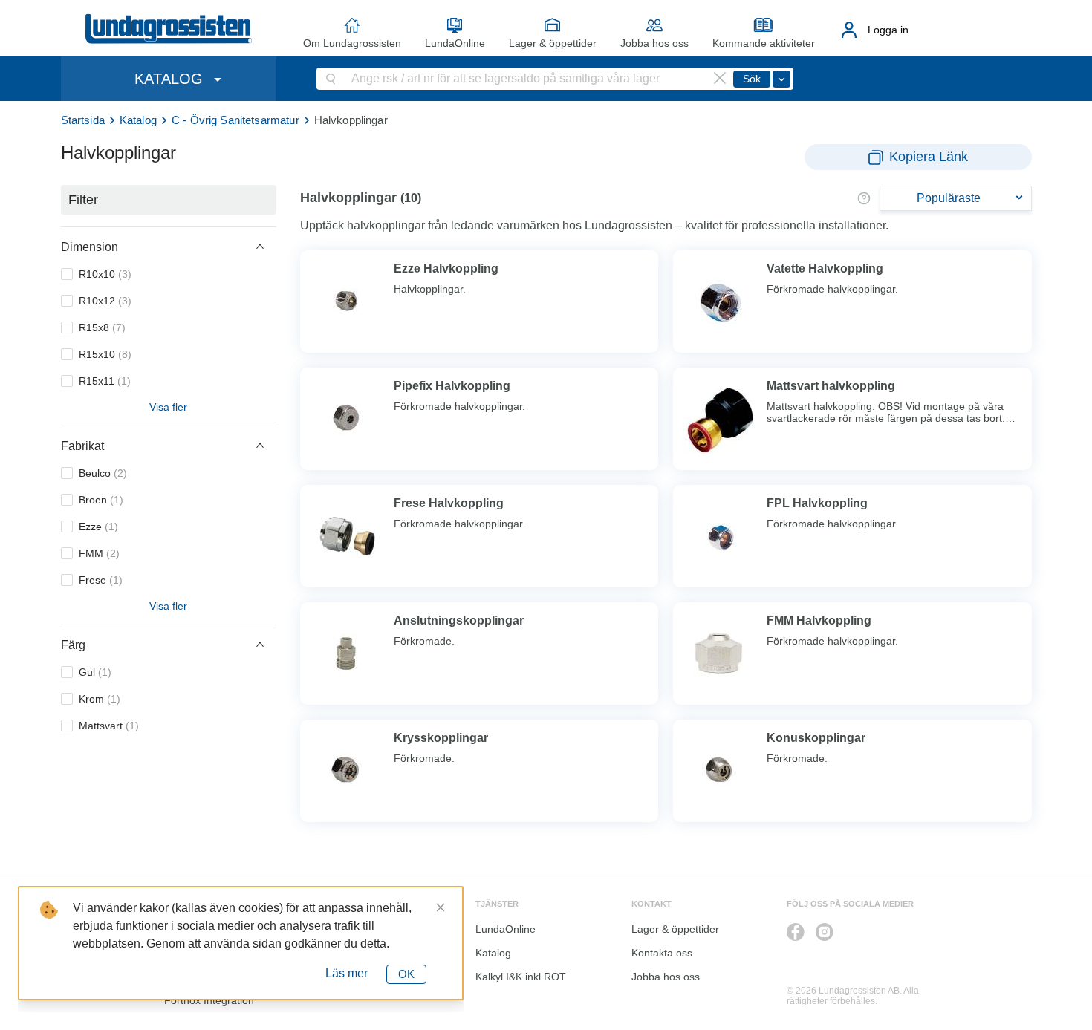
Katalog (138, 120)
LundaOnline (455, 43)
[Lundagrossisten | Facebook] (796, 932)
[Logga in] (849, 30)
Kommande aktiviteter (763, 43)
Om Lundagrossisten (352, 43)
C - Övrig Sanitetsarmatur (235, 120)
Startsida (83, 120)
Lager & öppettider (553, 43)
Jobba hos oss (654, 43)
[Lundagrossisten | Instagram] (824, 932)
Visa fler (168, 407)
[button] (168, 246)
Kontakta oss (661, 953)
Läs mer (346, 973)
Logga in (888, 30)
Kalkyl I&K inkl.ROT (520, 976)
